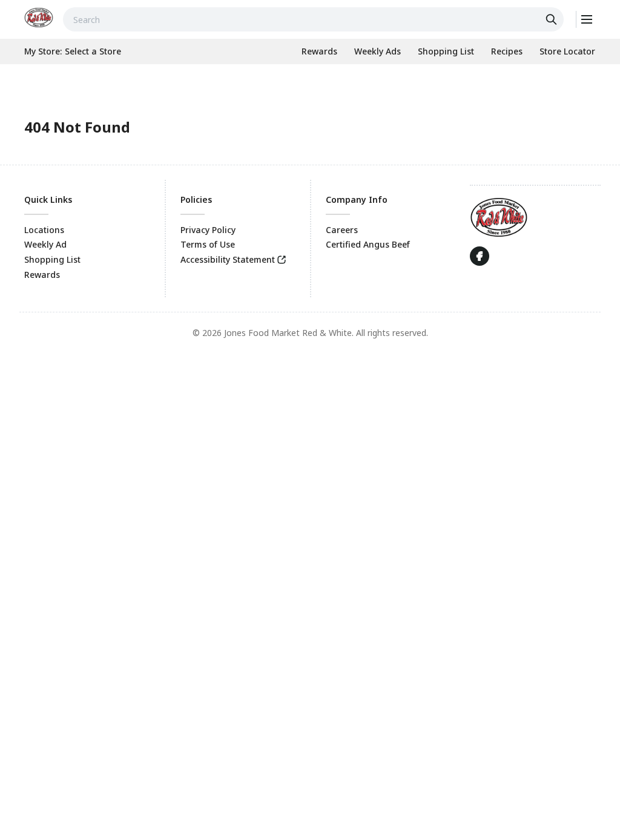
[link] (38, 17)
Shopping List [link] (52, 259)
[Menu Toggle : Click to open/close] (586, 19)
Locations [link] (44, 230)
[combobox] (313, 19)
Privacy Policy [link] (208, 230)
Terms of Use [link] (207, 244)
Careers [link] (342, 230)
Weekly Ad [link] (45, 244)
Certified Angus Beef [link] (368, 244)
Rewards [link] (42, 274)
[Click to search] (552, 19)
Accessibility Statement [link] (227, 259)
